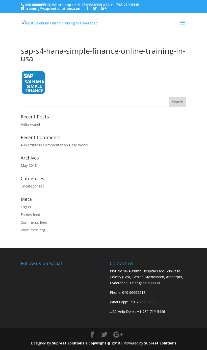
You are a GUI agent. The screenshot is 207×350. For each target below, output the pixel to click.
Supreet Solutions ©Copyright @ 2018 (86, 343)
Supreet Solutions (160, 343)
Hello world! (30, 124)
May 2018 (29, 165)
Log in (26, 206)
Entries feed (30, 214)
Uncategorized (32, 186)
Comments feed (34, 222)
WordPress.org (33, 230)
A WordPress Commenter (42, 145)
